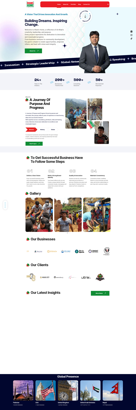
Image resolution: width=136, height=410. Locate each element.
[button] (27, 215)
